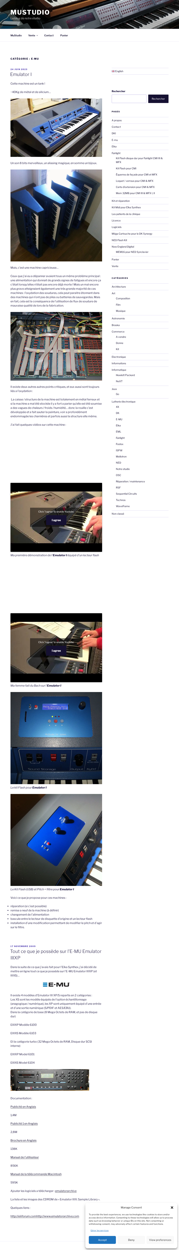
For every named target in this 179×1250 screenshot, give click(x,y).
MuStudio (30, 12)
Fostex (119, 444)
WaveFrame (123, 506)
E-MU (119, 419)
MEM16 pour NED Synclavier (132, 251)
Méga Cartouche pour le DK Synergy (132, 233)
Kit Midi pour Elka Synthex (126, 207)
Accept (102, 1240)
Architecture (119, 286)
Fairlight (116, 153)
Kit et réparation (121, 200)
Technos (121, 499)
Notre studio (123, 468)
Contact (49, 35)
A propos (117, 120)
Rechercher (118, 91)
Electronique (119, 356)
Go (117, 394)
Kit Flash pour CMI (126, 168)
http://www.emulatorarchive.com (57, 1216)
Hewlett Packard (125, 375)
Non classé (118, 513)
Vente (31, 35)
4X (117, 406)
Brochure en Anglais (23, 1140)
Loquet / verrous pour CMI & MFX (134, 180)
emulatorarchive (66, 1191)
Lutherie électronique (123, 401)
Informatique (119, 369)
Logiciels (116, 226)
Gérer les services (100, 1230)
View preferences (160, 1240)
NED (118, 462)
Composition (123, 298)
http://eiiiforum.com (23, 1216)
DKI (114, 133)
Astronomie (118, 318)
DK (117, 412)
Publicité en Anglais (23, 1106)
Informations (119, 363)
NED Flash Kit (119, 240)
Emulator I (21, 74)
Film (118, 304)
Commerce (118, 331)
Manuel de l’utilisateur (24, 1157)
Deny (131, 1240)
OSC (118, 475)
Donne (119, 342)
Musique (121, 310)
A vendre (121, 336)
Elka (114, 146)
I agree (56, 520)
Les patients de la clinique (126, 213)
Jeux (114, 388)
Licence (116, 220)
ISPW (119, 450)
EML (118, 431)
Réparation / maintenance (130, 481)
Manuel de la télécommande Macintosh (36, 1174)
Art (113, 293)
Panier (64, 35)
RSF (118, 487)
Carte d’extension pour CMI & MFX (135, 186)
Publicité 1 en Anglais (24, 1123)
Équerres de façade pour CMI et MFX (136, 174)
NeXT (119, 381)
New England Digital (123, 246)
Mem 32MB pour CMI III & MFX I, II (135, 193)
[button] (172, 1207)
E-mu (115, 139)
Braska (116, 325)
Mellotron (121, 456)
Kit (117, 349)
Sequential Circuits (126, 493)
